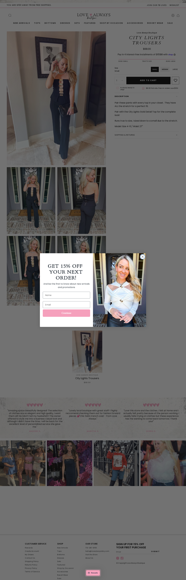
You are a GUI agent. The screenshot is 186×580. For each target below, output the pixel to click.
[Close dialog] (142, 256)
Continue (66, 313)
